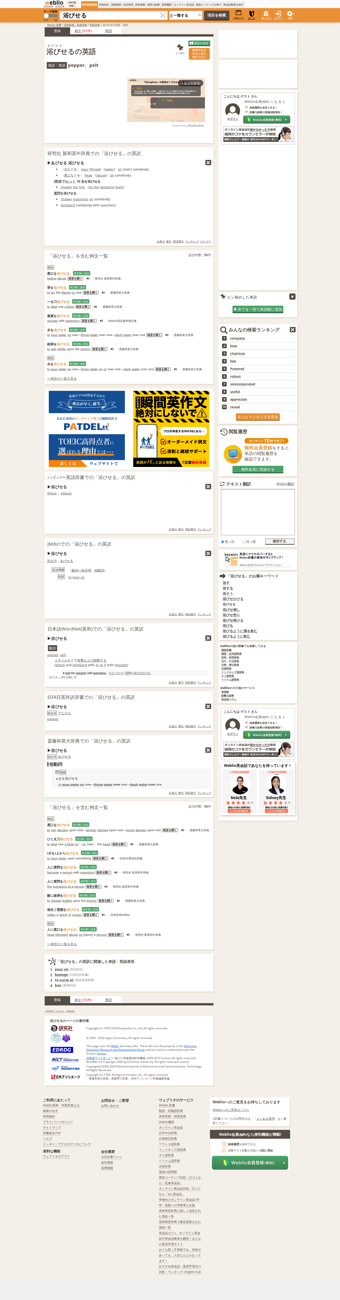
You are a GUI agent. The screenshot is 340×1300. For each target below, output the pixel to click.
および (88, 660)
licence (101, 1053)
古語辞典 (226, 668)
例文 (77, 30)
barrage (53, 872)
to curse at (64, 979)
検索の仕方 (50, 1111)
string (63, 915)
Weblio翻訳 (285, 484)
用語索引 (178, 241)
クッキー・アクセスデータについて (67, 1144)
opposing (107, 187)
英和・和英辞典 (230, 657)
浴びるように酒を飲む (240, 631)
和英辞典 (95, 25)
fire (49, 886)
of (69, 915)
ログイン (278, 17)
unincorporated (242, 384)
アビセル (64, 713)
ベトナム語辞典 (230, 679)
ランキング (192, 241)
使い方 (251, 18)
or (105, 369)
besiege (61, 974)
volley (51, 915)
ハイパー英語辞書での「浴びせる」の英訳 (91, 477)
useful (235, 392)
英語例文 (104, 4)
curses (77, 915)
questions (80, 199)
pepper (53, 655)
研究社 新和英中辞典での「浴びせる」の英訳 (94, 153)
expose (66, 493)
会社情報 (107, 1162)
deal (54, 306)
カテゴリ (205, 241)
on (120, 169)
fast (233, 361)
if (105, 665)
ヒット (71, 181)
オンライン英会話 (184, 4)
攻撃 (80, 660)
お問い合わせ (110, 1106)
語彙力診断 (227, 695)
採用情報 (107, 1168)
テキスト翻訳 (238, 484)
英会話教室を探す (233, 4)
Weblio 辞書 (54, 25)
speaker (81, 673)
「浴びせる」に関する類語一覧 (61, 677)
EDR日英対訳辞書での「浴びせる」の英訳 (91, 697)
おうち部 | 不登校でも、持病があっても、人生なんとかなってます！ (180, 1255)
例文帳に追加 (81, 273)
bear (233, 346)
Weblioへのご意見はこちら (231, 1110)
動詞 (75, 570)
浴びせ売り (231, 615)
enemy (85, 349)
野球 (58, 181)
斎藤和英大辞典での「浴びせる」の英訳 (89, 741)
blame (66, 292)
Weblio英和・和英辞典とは (61, 1105)
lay (53, 292)
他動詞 (99, 570)
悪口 (67, 175)
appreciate (238, 399)
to (48, 292)
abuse (101, 175)
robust (235, 376)
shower (66, 187)
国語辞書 (226, 650)
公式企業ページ (111, 1157)
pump (130, 830)
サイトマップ (52, 1127)
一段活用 (84, 570)
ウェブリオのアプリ (56, 1156)
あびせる (66, 561)
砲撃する (99, 660)
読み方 (52, 561)
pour (85, 169)
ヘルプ (47, 1138)
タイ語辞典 (227, 676)
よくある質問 (266, 1119)
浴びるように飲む (236, 636)
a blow (69, 306)
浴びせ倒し (231, 610)
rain (53, 349)
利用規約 (49, 1116)
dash (118, 335)
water (109, 169)
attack (60, 665)
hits (82, 187)
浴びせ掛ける (233, 620)
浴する (228, 588)
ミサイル (61, 660)
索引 (169, 241)
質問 (57, 193)
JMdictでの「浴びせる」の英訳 (79, 544)
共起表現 (128, 4)
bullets (67, 900)
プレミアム (266, 17)
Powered (237, 369)
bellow (51, 278)
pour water (59, 335)
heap (88, 175)
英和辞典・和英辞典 (75, 25)
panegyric (72, 321)
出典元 (161, 241)
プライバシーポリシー (58, 1122)
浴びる (228, 626)
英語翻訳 (167, 4)
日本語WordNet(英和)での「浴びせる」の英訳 (95, 629)
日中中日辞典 (168, 1133)
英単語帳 (140, 4)
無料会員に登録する (258, 469)
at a (70, 886)
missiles (121, 665)
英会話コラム (229, 699)
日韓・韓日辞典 (230, 664)
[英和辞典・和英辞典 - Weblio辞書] (54, 2)
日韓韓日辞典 (168, 1138)
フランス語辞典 (169, 1144)
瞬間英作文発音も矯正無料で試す (199, 53)
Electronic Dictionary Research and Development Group (141, 1048)
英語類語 (116, 4)
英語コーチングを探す (208, 4)
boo (58, 985)
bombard (68, 205)
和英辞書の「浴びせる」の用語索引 (60, 1011)
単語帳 (225, 692)
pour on (78, 577)
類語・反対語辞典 (231, 653)
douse (52, 493)
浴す (226, 583)
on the (94, 187)
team (119, 187)
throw (95, 169)
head (106, 844)
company (237, 338)
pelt (63, 655)
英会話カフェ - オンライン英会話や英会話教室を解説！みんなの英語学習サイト (180, 1238)
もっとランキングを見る (258, 416)
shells (61, 349)
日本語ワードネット (98, 1058)
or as (99, 665)
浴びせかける (142, 673)
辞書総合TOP (52, 1133)
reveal (235, 407)
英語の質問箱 (168, 1172)
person (67, 872)
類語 (108, 30)
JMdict (115, 1046)
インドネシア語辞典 (232, 672)
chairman (237, 353)
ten (75, 187)
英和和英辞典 (89, 4)
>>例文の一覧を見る (62, 378)
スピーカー (116, 673)
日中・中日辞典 (230, 661)
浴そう (228, 593)
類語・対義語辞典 (171, 1111)
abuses (62, 830)
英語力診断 (153, 4)
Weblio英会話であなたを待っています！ (258, 765)
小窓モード (238, 17)
